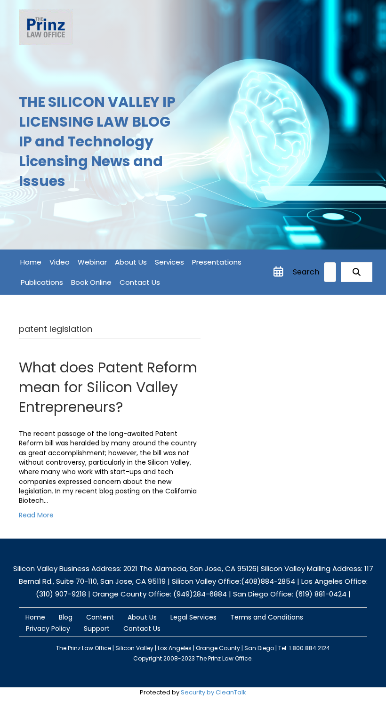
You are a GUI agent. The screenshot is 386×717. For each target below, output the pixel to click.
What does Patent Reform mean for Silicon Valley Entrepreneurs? (108, 387)
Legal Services (193, 617)
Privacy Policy (48, 628)
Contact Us (140, 282)
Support (97, 628)
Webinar (92, 262)
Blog (65, 617)
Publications (42, 282)
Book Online (91, 282)
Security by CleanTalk (213, 692)
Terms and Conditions (266, 617)
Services (169, 262)
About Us (131, 262)
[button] (356, 272)
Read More (36, 515)
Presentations (216, 262)
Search (306, 271)
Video (59, 262)
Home (30, 262)
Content (100, 617)
